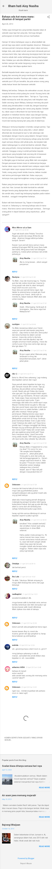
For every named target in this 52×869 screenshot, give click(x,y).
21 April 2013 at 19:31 (30, 594)
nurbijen (16, 324)
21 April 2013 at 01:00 (28, 277)
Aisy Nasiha (25, 258)
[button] (48, 17)
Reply (14, 272)
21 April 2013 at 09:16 (27, 564)
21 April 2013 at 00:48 (20, 230)
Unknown (16, 484)
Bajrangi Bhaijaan (11, 824)
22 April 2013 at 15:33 (29, 687)
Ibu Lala (15, 577)
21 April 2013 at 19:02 (27, 577)
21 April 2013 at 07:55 (38, 443)
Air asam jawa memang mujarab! (19, 795)
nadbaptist (16, 594)
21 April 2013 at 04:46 (28, 324)
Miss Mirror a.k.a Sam (21, 227)
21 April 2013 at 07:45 (38, 303)
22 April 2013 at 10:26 (27, 645)
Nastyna (15, 277)
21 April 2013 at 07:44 (38, 258)
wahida (15, 645)
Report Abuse (26, 863)
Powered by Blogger (26, 858)
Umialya (15, 564)
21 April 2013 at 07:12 (25, 374)
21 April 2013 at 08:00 (38, 520)
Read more (44, 787)
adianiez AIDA (18, 667)
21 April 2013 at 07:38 (29, 485)
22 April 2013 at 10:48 (33, 667)
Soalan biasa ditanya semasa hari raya (22, 766)
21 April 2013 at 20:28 (29, 623)
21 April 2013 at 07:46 (38, 350)
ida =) (14, 374)
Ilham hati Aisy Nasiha (23, 6)
